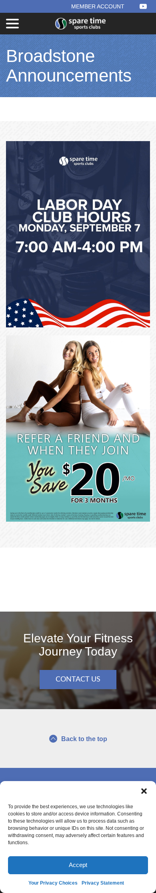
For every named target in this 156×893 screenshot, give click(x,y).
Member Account (97, 6)
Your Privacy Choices (53, 883)
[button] (144, 791)
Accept (78, 864)
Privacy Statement (103, 883)
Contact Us (78, 679)
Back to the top (84, 739)
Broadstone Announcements (69, 65)
